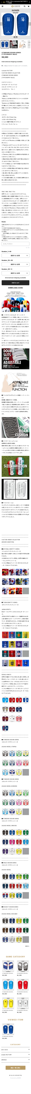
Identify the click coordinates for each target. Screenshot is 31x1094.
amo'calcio (4, 1049)
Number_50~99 (7, 260)
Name (4, 222)
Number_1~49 (6, 251)
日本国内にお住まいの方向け (15, 287)
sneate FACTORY (6, 1054)
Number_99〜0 (7, 269)
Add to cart (15, 283)
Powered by (13, 1078)
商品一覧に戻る (15, 1068)
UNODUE (4, 1060)
